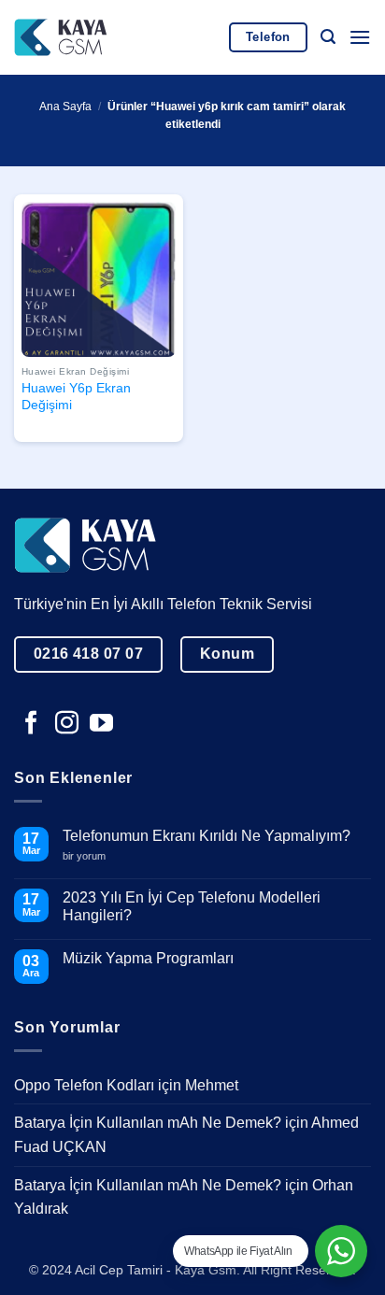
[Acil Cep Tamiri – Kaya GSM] (60, 37)
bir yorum (91, 856)
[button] (328, 37)
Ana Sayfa (65, 106)
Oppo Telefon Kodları (84, 1085)
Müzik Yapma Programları (148, 958)
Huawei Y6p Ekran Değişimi (76, 396)
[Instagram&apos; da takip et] (66, 724)
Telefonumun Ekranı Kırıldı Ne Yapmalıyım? (206, 836)
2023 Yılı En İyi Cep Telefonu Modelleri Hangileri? (192, 906)
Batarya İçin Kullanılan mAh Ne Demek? (147, 1123)
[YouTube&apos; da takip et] (101, 724)
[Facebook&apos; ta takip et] (31, 724)
